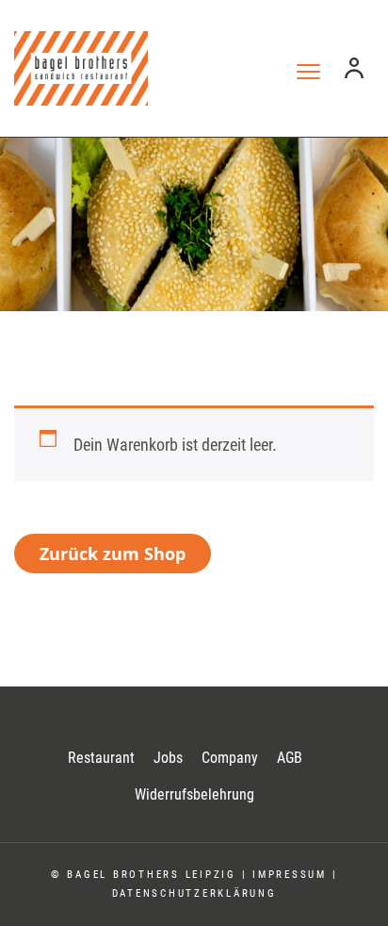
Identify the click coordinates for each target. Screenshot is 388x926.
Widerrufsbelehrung (194, 794)
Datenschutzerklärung (194, 893)
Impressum (289, 874)
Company (230, 758)
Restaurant (101, 758)
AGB (289, 758)
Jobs (168, 758)
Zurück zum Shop (113, 553)
